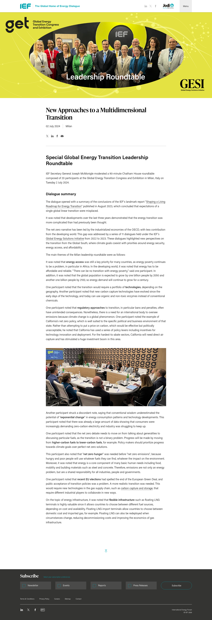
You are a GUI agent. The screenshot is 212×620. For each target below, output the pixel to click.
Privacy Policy (44, 599)
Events (66, 585)
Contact (78, 599)
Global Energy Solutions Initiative (65, 238)
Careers (57, 599)
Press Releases (140, 585)
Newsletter (33, 585)
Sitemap (68, 599)
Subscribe (176, 585)
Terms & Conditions (27, 599)
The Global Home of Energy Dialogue (57, 6)
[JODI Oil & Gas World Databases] (168, 6)
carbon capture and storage (137, 488)
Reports (102, 585)
